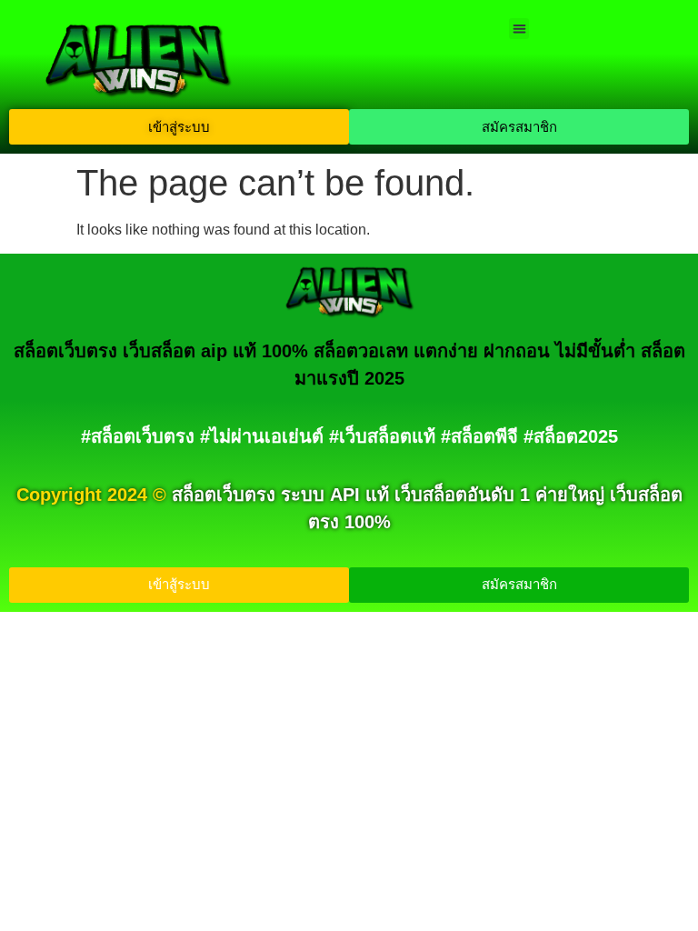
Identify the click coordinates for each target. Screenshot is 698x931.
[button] (519, 28)
